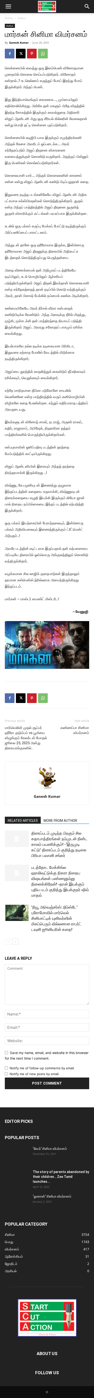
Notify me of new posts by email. (35, 1074)
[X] (21, 53)
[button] (8, 6)
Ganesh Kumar (19, 42)
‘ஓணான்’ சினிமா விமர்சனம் (52, 1196)
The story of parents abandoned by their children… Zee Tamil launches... (61, 1176)
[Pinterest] (32, 53)
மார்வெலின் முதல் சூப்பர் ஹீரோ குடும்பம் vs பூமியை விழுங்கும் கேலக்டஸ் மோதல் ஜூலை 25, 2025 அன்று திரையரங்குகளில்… (26, 738)
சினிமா (22, 18)
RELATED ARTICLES (23, 821)
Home (9, 18)
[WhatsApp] (43, 53)
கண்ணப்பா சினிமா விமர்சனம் (74, 730)
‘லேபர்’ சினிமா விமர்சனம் (50, 1148)
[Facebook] (9, 53)
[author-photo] (47, 790)
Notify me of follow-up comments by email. (42, 1068)
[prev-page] (8, 942)
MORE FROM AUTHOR (60, 821)
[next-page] (16, 942)
